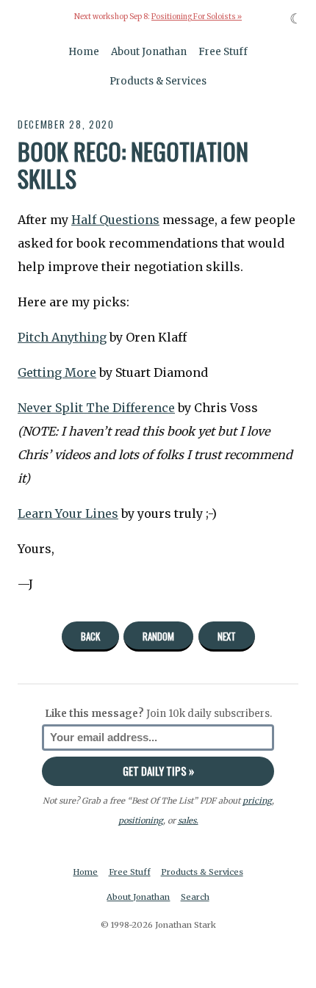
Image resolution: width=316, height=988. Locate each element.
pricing (257, 801)
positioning (140, 820)
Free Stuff (223, 52)
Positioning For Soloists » (196, 16)
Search (195, 897)
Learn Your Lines (68, 513)
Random (158, 636)
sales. (188, 820)
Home (83, 52)
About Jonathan (149, 52)
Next (227, 636)
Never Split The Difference (96, 407)
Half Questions (115, 219)
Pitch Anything (62, 337)
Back (90, 636)
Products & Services (158, 81)
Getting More (57, 372)
